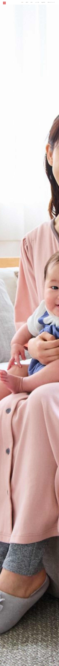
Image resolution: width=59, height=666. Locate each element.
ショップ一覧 (37, 2)
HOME (22, 2)
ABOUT (27, 2)
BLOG (31, 2)
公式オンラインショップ (51, 2)
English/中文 (43, 2)
